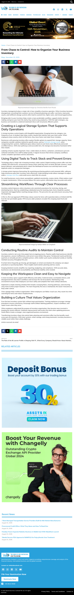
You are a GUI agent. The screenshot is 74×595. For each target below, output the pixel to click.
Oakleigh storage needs (52, 142)
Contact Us (21, 2)
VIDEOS (71, 15)
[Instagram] (58, 9)
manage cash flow (12, 175)
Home (3, 45)
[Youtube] (71, 9)
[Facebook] (54, 9)
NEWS (10, 15)
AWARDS (64, 15)
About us (13, 2)
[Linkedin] (62, 9)
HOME (5, 15)
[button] (3, 62)
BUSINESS (15, 15)
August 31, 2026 (6, 2)
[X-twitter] (66, 9)
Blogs (3, 57)
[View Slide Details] (37, 393)
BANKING (29, 15)
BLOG (43, 15)
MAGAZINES (50, 15)
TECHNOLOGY (37, 15)
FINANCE (22, 15)
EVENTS (57, 15)
